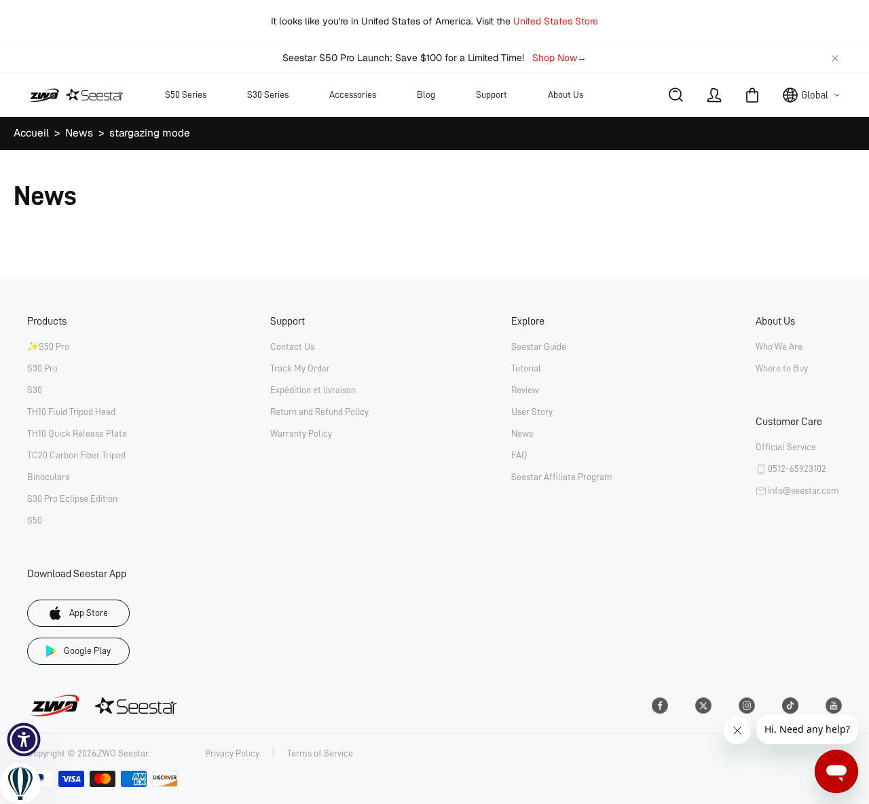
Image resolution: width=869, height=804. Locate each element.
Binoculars (48, 476)
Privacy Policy (232, 753)
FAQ (519, 455)
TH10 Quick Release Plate (77, 433)
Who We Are (779, 346)
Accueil (31, 133)
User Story (532, 411)
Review (525, 390)
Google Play (87, 650)
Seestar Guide (538, 346)
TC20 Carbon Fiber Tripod (76, 455)
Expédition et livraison (313, 390)
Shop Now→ (559, 58)
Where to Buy (782, 368)
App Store (88, 612)
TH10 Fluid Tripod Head (71, 411)
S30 (34, 390)
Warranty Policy (301, 433)
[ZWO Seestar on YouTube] (834, 705)
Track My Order (300, 368)
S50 (34, 520)
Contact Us (292, 346)
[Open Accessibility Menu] (24, 739)
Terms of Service (320, 753)
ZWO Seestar (123, 753)
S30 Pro (42, 368)
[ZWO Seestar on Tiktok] (790, 705)
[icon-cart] (752, 95)
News (79, 133)
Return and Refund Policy (319, 411)
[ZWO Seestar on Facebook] (660, 705)
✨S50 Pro (48, 346)
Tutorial (526, 368)
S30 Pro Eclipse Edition (72, 498)
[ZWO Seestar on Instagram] (747, 705)
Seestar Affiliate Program (561, 476)
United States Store (555, 21)
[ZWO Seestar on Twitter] (703, 705)
